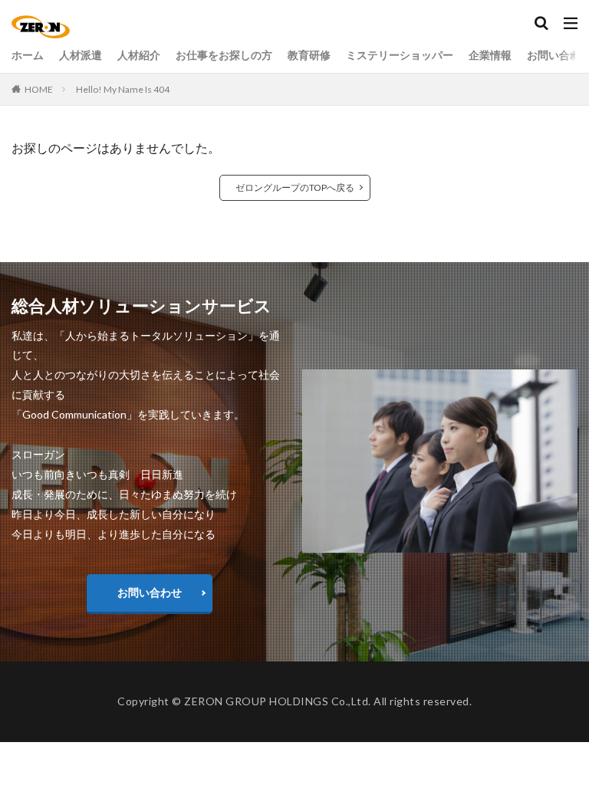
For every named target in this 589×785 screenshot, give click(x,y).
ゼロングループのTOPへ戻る (294, 187)
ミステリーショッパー (399, 54)
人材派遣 (80, 54)
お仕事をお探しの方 (224, 54)
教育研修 (309, 54)
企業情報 (490, 54)
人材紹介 (138, 54)
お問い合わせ (149, 592)
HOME (39, 89)
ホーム (28, 54)
